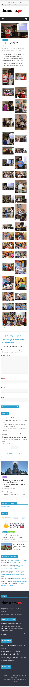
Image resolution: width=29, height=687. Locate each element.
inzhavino (13, 48)
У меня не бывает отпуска (10, 444)
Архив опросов (5, 457)
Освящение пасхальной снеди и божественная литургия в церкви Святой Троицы (13, 483)
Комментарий (6, 355)
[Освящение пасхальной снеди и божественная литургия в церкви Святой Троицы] (14, 461)
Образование (11, 532)
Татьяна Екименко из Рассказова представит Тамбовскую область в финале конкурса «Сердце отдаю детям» (13, 658)
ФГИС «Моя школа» (15, 562)
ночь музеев (18, 50)
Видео (4, 532)
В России (7, 666)
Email (3, 388)
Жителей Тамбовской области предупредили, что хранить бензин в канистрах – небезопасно (14, 647)
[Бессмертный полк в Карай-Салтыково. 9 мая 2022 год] (6, 544)
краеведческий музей (9, 50)
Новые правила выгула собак (19, 560)
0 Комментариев (22, 48)
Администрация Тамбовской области (11, 626)
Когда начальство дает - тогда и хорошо (14, 437)
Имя (3, 379)
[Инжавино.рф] (3, 18)
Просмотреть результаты (14, 453)
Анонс (4, 477)
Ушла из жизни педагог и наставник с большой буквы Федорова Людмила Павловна (12, 566)
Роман (3, 562)
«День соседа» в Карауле (11, 336)
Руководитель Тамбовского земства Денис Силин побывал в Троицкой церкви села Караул (13, 574)
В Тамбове (7, 640)
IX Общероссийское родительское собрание (12, 536)
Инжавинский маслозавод (19, 578)
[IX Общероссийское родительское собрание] (14, 517)
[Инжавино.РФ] (12, 599)
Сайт (2, 397)
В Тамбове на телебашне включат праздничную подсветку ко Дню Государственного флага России (10, 653)
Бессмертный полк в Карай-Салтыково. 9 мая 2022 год (19, 546)
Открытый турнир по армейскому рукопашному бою (14, 341)
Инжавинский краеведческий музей (15, 328)
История (5, 40)
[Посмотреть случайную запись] (26, 18)
